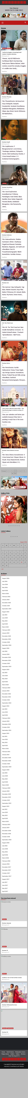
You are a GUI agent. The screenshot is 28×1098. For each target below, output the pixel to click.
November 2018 (6, 846)
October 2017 (6, 886)
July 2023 (4, 685)
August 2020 (5, 782)
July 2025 (4, 627)
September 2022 (6, 715)
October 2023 (6, 676)
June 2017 (5, 898)
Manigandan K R (6, 56)
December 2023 (6, 670)
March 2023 (5, 697)
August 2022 (5, 718)
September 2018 (6, 852)
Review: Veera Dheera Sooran (10, 450)
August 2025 (5, 624)
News (4, 48)
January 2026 (5, 612)
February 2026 (6, 609)
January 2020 (5, 803)
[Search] (25, 22)
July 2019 (4, 822)
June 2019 (5, 825)
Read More (4, 71)
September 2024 (6, 658)
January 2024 (5, 667)
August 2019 (5, 819)
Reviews (4, 92)
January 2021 (5, 767)
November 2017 (6, 882)
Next (15, 473)
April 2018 (5, 867)
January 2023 (5, 703)
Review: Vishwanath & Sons (9, 1017)
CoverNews (13, 1079)
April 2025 (5, 636)
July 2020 (4, 785)
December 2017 (6, 879)
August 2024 (5, 661)
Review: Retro (6, 363)
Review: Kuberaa (7, 235)
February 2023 (6, 700)
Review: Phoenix (6, 97)
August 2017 (5, 892)
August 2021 (5, 746)
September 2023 (6, 679)
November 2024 (6, 651)
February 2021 (6, 764)
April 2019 (5, 831)
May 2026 (5, 600)
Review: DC (5, 1044)
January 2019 (5, 840)
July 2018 (4, 858)
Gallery (12, 1066)
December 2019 (6, 806)
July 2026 (4, 594)
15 (25, 568)
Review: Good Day (7, 187)
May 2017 (5, 901)
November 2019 (6, 810)
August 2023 (5, 682)
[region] (14, 512)
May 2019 (5, 828)
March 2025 (5, 639)
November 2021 (6, 737)
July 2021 (4, 749)
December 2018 (6, 843)
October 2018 (6, 849)
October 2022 (6, 712)
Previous (4, 471)
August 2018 (5, 855)
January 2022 (5, 734)
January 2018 (5, 876)
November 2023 (6, 673)
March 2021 (5, 761)
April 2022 (5, 727)
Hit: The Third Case (7, 323)
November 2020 (6, 773)
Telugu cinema (5, 1066)
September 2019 (6, 816)
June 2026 (5, 597)
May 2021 (5, 755)
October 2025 (6, 618)
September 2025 (6, 621)
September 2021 (6, 743)
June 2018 (5, 861)
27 (18, 575)
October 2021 (6, 740)
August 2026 (5, 591)
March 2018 (5, 870)
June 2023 (5, 688)
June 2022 (5, 724)
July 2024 (4, 664)
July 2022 (4, 721)
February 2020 (6, 800)
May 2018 (5, 864)
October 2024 (6, 655)
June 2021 (5, 752)
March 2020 (5, 797)
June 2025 (5, 630)
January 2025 (5, 645)
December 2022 (6, 706)
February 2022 (6, 731)
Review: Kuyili (6, 142)
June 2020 (5, 788)
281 (12, 473)
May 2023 (5, 691)
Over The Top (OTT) (14, 1068)
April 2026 (5, 603)
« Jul (2, 581)
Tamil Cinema (9, 48)
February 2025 (6, 642)
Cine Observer (14, 8)
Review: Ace (5, 283)
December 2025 (6, 615)
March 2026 (5, 606)
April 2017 (5, 904)
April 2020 (5, 794)
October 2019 (6, 813)
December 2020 (6, 770)
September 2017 (6, 889)
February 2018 (6, 873)
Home (4, 404)
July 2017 (4, 895)
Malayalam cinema (20, 1064)
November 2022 (6, 709)
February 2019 (6, 837)
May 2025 (5, 633)
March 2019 (5, 834)
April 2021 (5, 758)
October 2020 (6, 776)
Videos (18, 1066)
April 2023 (5, 694)
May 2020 (5, 791)
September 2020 (6, 779)
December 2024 (6, 648)
